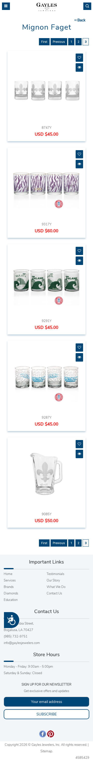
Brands (9, 587)
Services (10, 580)
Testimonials (55, 574)
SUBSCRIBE (46, 714)
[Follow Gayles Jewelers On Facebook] (42, 733)
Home (8, 574)
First (44, 42)
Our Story (53, 580)
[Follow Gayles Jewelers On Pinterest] (50, 733)
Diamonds (11, 593)
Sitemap (46, 751)
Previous (59, 42)
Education (11, 600)
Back (81, 20)
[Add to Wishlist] (79, 58)
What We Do (56, 587)
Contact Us (54, 593)
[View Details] (79, 67)
